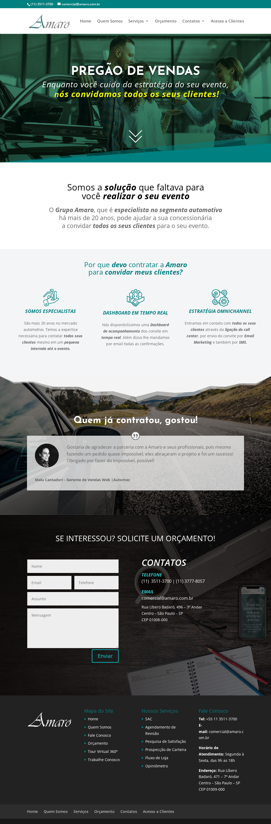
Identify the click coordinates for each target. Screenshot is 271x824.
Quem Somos (110, 21)
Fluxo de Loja (156, 757)
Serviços (136, 21)
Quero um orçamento (135, 114)
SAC (148, 718)
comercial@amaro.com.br (167, 598)
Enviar (105, 655)
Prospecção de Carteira (165, 749)
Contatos (191, 21)
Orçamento (166, 21)
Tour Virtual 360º (103, 751)
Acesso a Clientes (227, 21)
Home (85, 21)
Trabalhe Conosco (104, 759)
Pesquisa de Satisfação (165, 741)
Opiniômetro (156, 765)
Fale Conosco (99, 735)
